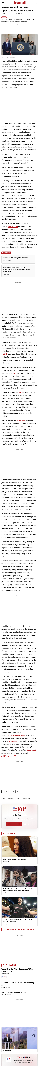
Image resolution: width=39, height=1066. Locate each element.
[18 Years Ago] (19, 1038)
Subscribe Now (28, 824)
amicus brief (13, 226)
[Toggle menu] (3, 2)
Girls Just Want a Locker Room (13, 992)
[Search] (36, 2)
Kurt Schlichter (6, 862)
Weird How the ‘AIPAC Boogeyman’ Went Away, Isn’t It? (17, 970)
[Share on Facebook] (10, 791)
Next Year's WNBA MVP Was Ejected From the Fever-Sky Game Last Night (19, 921)
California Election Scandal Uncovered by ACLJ (17, 983)
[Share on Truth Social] (6, 791)
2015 (5, 354)
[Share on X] (2, 791)
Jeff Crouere (5, 14)
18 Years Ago (7, 1050)
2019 (15, 373)
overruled (21, 420)
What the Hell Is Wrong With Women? (14, 859)
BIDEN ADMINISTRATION (8, 799)
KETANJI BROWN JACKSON (24, 799)
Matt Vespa (5, 893)
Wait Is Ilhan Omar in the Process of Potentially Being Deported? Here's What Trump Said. (17, 890)
